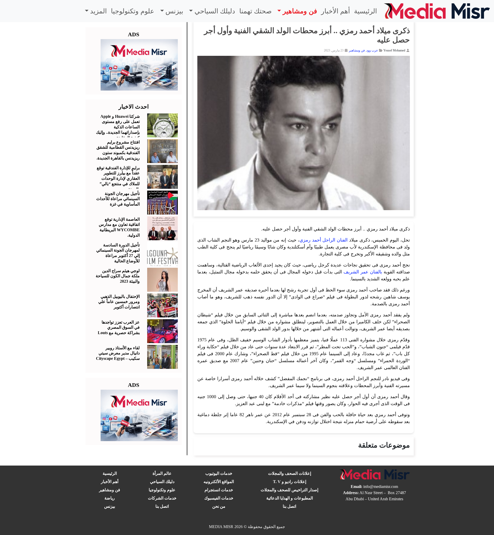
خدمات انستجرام (219, 490)
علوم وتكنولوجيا (132, 11)
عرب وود (372, 50)
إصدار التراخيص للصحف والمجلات (289, 490)
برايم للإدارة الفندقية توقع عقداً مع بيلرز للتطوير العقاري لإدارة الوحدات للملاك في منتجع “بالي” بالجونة (118, 178)
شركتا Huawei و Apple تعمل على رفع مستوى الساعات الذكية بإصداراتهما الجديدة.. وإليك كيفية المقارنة (118, 127)
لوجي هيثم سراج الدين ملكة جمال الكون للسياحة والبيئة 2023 (118, 276)
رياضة (109, 498)
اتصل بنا (289, 506)
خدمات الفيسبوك (218, 498)
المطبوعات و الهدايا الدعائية (289, 498)
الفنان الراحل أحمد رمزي (323, 240)
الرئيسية (365, 11)
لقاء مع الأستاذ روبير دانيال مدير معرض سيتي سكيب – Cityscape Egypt (118, 353)
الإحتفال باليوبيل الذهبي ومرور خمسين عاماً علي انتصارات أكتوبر (119, 301)
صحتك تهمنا (255, 11)
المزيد (98, 11)
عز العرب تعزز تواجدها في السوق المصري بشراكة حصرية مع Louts (119, 327)
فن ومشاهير (300, 11)
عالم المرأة (162, 473)
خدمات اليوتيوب (218, 473)
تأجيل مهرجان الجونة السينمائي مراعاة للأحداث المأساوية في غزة (118, 199)
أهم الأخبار (335, 11)
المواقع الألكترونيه (219, 481)
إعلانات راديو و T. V (289, 481)
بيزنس (174, 11)
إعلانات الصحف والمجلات (289, 473)
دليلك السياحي (215, 11)
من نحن (218, 506)
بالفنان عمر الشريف (362, 271)
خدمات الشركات (162, 498)
